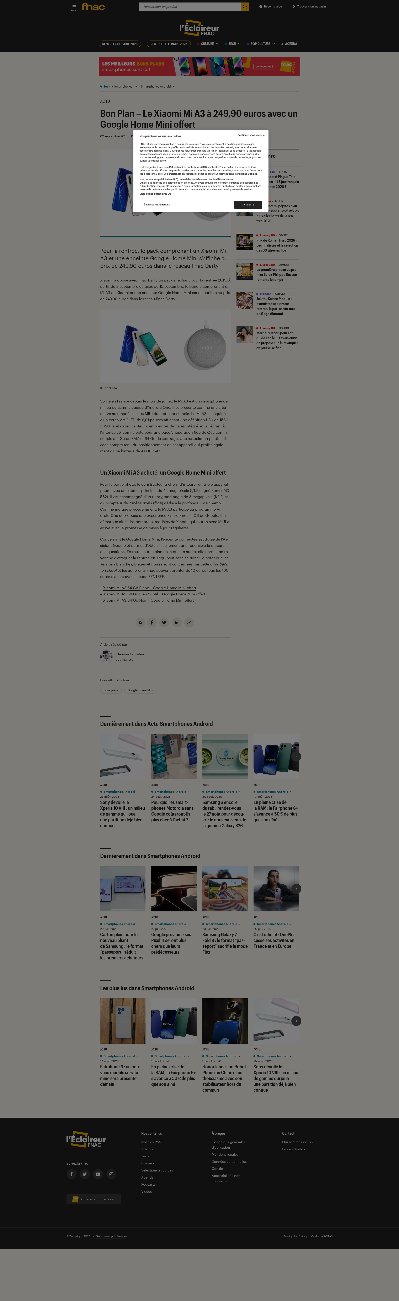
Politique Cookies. (247, 173)
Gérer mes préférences (156, 205)
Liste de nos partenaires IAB (156, 193)
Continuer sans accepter (251, 135)
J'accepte (248, 205)
